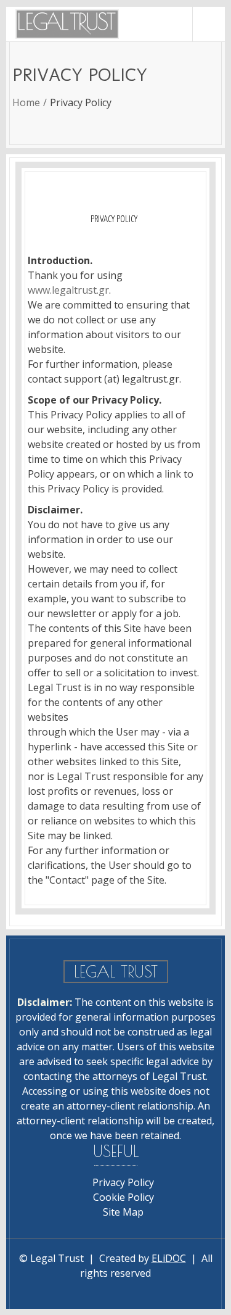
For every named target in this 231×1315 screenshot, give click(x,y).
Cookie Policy (123, 1197)
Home (26, 102)
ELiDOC (169, 1258)
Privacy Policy (123, 1182)
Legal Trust (57, 1258)
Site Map (123, 1212)
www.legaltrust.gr (68, 290)
